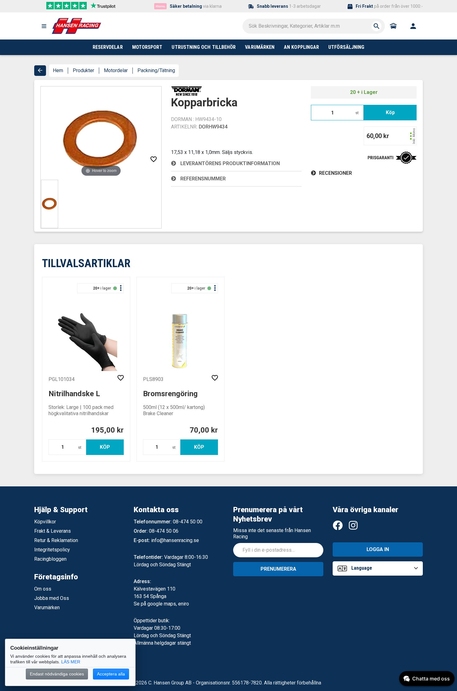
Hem (58, 70)
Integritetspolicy (52, 550)
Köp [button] (390, 112)
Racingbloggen (50, 559)
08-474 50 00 (187, 522)
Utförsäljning (346, 47)
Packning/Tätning (156, 70)
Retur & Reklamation (56, 540)
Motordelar (116, 70)
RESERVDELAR (108, 47)
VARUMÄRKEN (260, 47)
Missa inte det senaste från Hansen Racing (272, 533)
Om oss (42, 589)
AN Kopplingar (301, 47)
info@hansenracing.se (175, 540)
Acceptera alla (111, 673)
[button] (44, 26)
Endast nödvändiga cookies (57, 673)
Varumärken (47, 607)
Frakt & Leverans (52, 531)
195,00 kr (107, 430)
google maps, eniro (168, 604)
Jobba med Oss (51, 598)
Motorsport (147, 47)
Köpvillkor (45, 522)
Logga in (378, 549)
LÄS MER (70, 661)
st (357, 112)
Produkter (83, 70)
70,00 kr (204, 430)
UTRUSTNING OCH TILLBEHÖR (204, 47)
